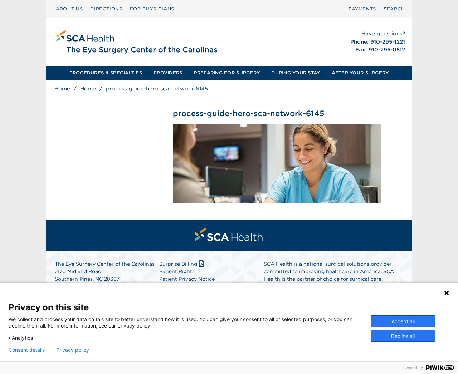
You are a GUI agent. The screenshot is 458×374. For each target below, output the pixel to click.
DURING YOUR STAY (295, 72)
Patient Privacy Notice (187, 279)
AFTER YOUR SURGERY (360, 72)
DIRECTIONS (106, 8)
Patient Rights (177, 271)
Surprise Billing (178, 264)
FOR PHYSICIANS (152, 8)
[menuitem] (69, 9)
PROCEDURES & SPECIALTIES (105, 72)
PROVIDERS (168, 72)
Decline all (403, 336)
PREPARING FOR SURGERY (227, 72)
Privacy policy (72, 350)
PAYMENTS (362, 8)
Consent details (27, 350)
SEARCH (394, 8)
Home (62, 88)
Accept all (403, 321)
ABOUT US (69, 8)
